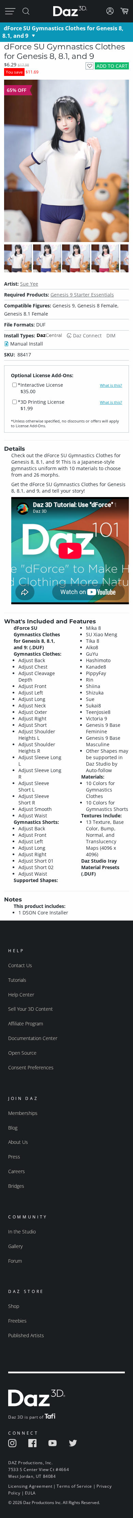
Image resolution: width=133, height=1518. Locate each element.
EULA (30, 1493)
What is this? (111, 385)
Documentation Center (32, 1038)
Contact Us (20, 965)
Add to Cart (112, 66)
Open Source (22, 1053)
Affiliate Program (25, 1023)
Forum (15, 1261)
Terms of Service (74, 1486)
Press (14, 1156)
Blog (12, 1127)
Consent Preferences (31, 1067)
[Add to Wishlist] (89, 65)
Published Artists (26, 1335)
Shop (13, 1306)
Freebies (17, 1320)
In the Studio (22, 1231)
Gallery (15, 1246)
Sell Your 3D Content (30, 1009)
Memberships (23, 1113)
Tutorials (17, 980)
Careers (16, 1171)
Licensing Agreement (30, 1486)
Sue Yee (29, 284)
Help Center (21, 994)
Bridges (16, 1186)
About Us (18, 1142)
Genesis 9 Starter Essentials (82, 294)
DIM (111, 335)
